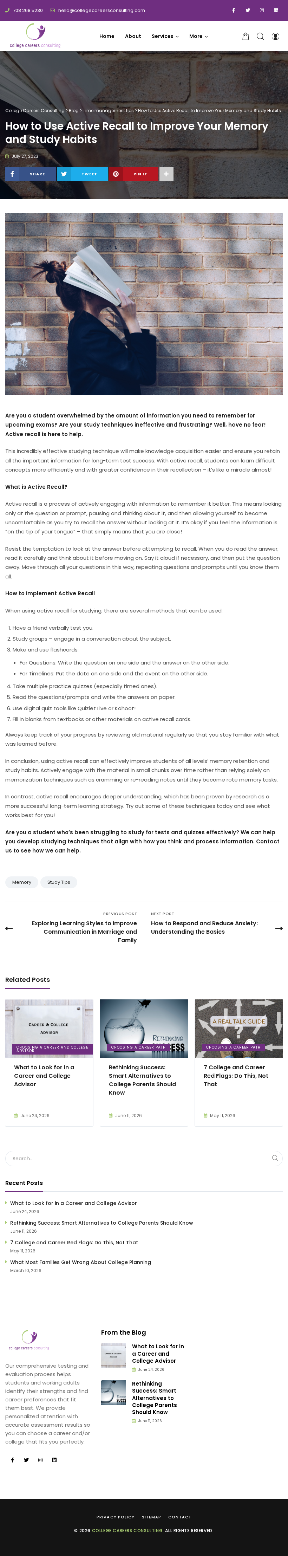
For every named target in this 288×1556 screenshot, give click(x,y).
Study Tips (58, 882)
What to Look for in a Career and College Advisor (44, 1075)
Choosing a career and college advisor (52, 1049)
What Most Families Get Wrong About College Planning (80, 1262)
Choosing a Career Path (138, 1047)
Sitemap (152, 1517)
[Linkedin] (276, 11)
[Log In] (275, 36)
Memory (21, 882)
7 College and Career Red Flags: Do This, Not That (236, 1075)
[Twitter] (248, 11)
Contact (179, 1517)
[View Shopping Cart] (245, 36)
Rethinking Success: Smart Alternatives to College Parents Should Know (142, 1080)
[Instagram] (262, 11)
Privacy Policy (116, 1517)
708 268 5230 (28, 10)
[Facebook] (234, 11)
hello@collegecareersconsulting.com (101, 10)
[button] (198, 36)
